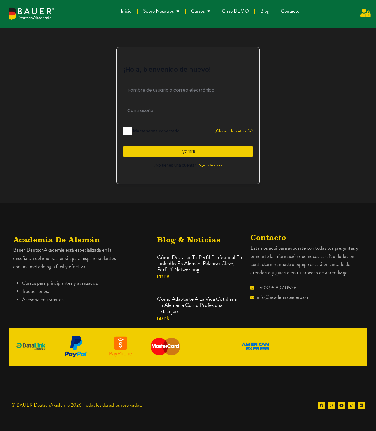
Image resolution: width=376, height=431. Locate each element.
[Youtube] (341, 405)
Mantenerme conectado (156, 131)
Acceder (188, 151)
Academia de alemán (56, 239)
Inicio (126, 11)
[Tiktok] (351, 405)
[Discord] (361, 405)
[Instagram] (331, 405)
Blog (264, 11)
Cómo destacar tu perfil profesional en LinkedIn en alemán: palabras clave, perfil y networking (199, 263)
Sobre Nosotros (158, 11)
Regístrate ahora (209, 165)
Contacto (290, 11)
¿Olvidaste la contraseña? (234, 131)
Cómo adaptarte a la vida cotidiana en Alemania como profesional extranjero (197, 305)
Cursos (198, 11)
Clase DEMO (235, 11)
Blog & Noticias (188, 239)
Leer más (163, 276)
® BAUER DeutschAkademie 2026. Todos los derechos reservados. (76, 405)
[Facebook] (321, 405)
